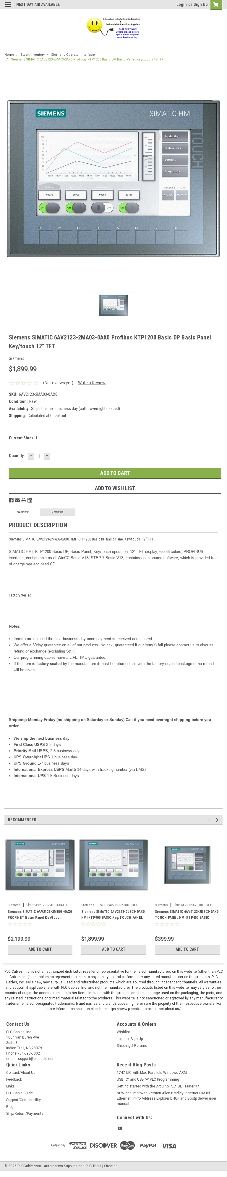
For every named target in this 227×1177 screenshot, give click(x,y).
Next (218, 820)
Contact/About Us (20, 1073)
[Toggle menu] (8, 8)
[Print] (23, 500)
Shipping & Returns (132, 1046)
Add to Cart (40, 949)
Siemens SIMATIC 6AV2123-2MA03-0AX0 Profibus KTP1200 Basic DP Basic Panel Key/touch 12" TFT (88, 59)
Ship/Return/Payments (24, 1113)
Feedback (14, 1079)
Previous (209, 820)
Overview (22, 512)
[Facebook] (11, 500)
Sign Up (200, 4)
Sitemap (110, 1166)
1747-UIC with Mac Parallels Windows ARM (152, 1073)
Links (10, 1086)
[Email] (17, 500)
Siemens (14, 905)
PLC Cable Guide (19, 1093)
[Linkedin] (29, 500)
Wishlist (123, 1032)
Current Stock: (23, 438)
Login (181, 4)
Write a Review (92, 382)
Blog (10, 1107)
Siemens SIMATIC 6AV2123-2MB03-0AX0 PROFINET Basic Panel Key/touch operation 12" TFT (40, 918)
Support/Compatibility (23, 1100)
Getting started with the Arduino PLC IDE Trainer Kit (158, 1086)
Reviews (57, 512)
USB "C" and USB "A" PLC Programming (148, 1079)
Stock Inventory (33, 55)
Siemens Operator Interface (73, 55)
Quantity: (17, 455)
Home (9, 55)
